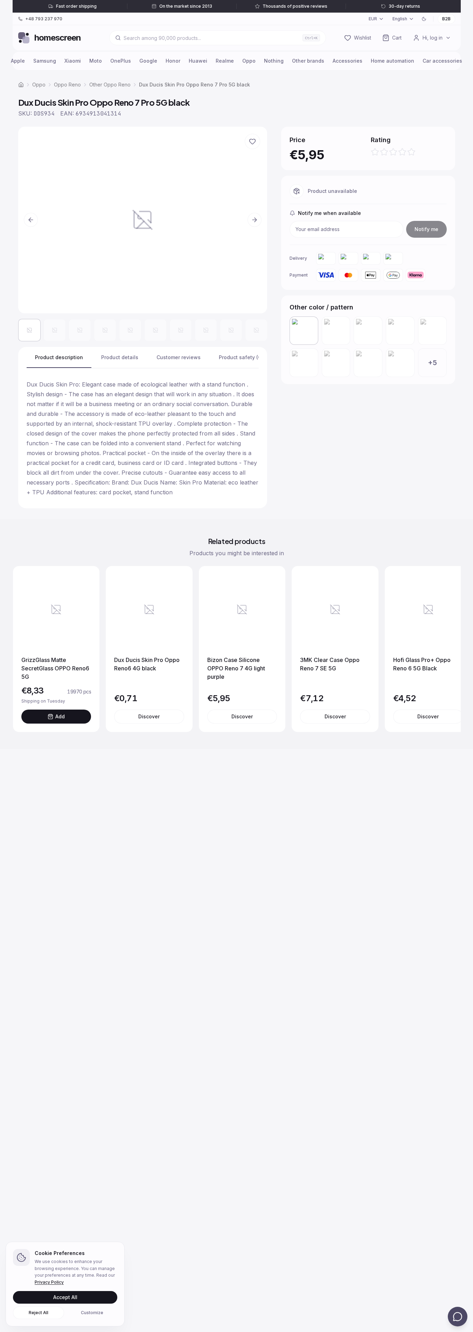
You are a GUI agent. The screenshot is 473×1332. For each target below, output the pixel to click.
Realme (225, 61)
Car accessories (442, 61)
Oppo (249, 61)
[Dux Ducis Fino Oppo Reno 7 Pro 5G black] (336, 362)
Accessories (347, 61)
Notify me (426, 229)
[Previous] (25, 649)
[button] (142, 220)
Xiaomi (72, 61)
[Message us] (457, 1316)
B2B (446, 18)
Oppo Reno (67, 85)
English (399, 18)
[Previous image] (31, 220)
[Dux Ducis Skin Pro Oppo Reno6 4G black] (304, 362)
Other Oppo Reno (110, 85)
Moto (95, 61)
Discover (149, 716)
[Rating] (393, 152)
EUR (373, 18)
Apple (18, 61)
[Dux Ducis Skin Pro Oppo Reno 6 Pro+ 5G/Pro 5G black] (432, 330)
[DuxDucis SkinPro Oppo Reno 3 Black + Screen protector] (336, 330)
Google (148, 61)
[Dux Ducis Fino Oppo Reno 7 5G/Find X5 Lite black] (368, 362)
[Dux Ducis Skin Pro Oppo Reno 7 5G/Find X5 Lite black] (400, 362)
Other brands (308, 61)
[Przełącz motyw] (424, 19)
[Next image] (255, 220)
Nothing (274, 61)
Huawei (198, 61)
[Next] (448, 649)
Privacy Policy (49, 1282)
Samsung (44, 61)
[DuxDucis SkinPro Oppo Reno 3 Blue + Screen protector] (368, 330)
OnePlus (120, 61)
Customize (92, 1312)
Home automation (392, 61)
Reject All (38, 1312)
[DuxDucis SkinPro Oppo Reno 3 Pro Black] (400, 330)
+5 (432, 362)
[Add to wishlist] (252, 141)
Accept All (65, 1297)
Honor (173, 61)
